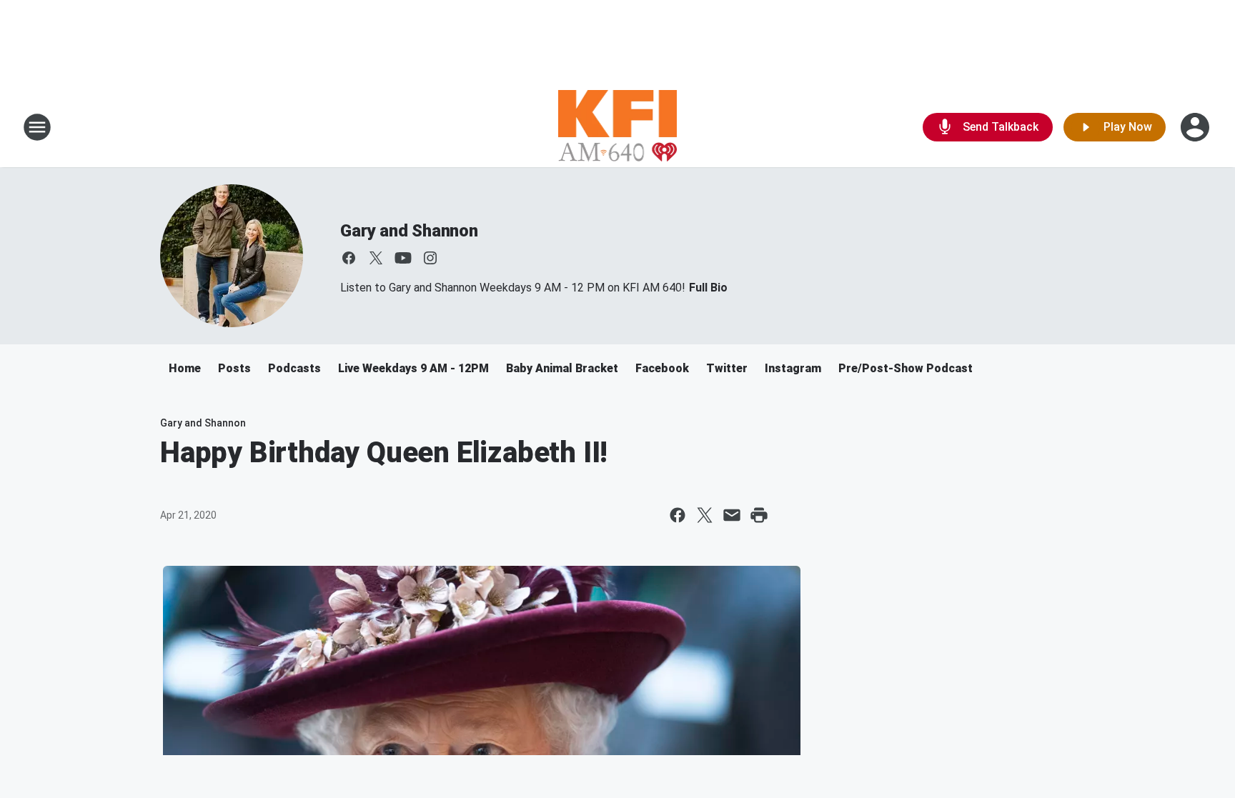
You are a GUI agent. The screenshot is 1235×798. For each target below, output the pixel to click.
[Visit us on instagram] (430, 257)
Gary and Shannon (409, 231)
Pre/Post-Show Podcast (905, 368)
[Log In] (1196, 127)
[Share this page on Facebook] (678, 515)
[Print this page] (759, 515)
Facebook (662, 368)
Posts (234, 368)
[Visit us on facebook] (348, 257)
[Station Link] (618, 127)
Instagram (793, 368)
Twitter (727, 368)
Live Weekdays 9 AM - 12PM (413, 368)
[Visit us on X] (376, 257)
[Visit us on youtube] (403, 257)
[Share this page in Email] (732, 515)
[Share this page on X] (705, 515)
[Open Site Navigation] (37, 127)
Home (185, 368)
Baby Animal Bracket (562, 368)
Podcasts (294, 368)
